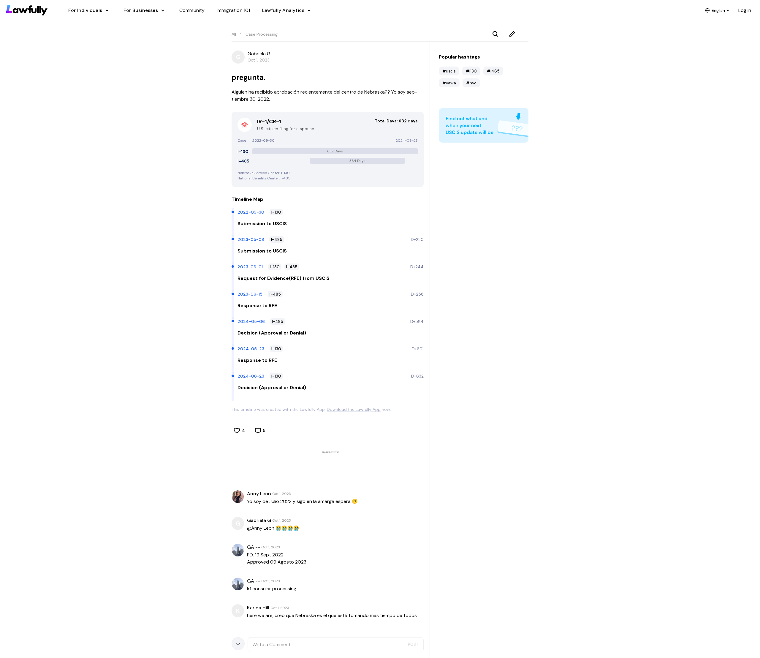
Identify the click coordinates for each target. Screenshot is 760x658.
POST (413, 644)
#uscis (449, 71)
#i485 (493, 71)
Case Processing (262, 34)
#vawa (449, 83)
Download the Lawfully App (354, 409)
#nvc (471, 83)
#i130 (471, 71)
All (234, 34)
